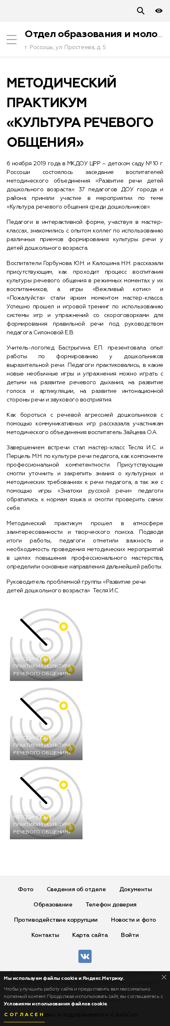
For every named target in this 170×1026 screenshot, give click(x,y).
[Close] (164, 977)
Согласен (24, 1014)
